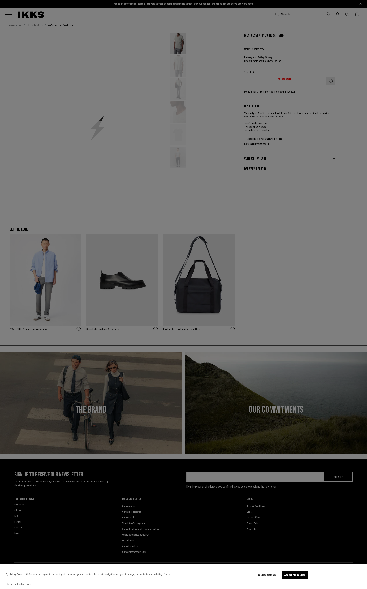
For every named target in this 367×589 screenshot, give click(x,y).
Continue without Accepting (19, 584)
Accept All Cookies (294, 575)
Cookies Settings (267, 575)
